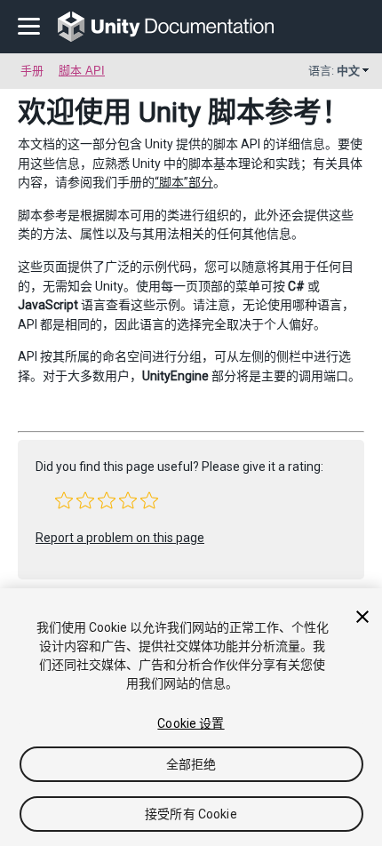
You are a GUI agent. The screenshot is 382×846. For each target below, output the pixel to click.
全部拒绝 (191, 764)
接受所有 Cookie (191, 814)
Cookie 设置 (190, 723)
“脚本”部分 (184, 182)
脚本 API (82, 70)
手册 (32, 70)
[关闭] (362, 616)
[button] (64, 500)
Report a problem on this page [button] (120, 538)
